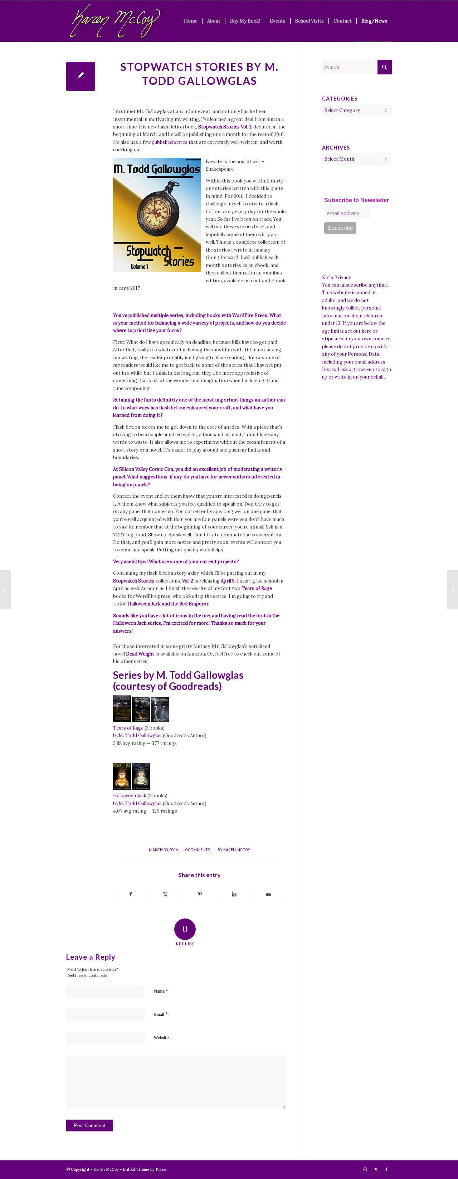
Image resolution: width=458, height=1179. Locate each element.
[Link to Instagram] (365, 1169)
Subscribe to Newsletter (356, 200)
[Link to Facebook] (386, 1169)
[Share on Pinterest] (200, 894)
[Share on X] (165, 894)
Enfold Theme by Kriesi (144, 1169)
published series (169, 142)
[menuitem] (190, 21)
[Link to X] (375, 1169)
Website (161, 1037)
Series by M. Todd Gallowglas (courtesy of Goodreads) (178, 680)
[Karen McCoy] (115, 21)
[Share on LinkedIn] (234, 894)
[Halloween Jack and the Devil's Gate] (122, 788)
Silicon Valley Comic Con (146, 469)
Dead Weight (140, 654)
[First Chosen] (122, 720)
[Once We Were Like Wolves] (141, 720)
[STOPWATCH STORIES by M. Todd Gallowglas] (80, 76)
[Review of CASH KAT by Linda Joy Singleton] (5, 589)
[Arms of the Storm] (160, 720)
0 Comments (197, 850)
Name (161, 991)
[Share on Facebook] (130, 894)
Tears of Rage (128, 728)
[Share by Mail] (269, 894)
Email (161, 1014)
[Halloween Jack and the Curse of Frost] (141, 788)
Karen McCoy (236, 850)
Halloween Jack (129, 796)
